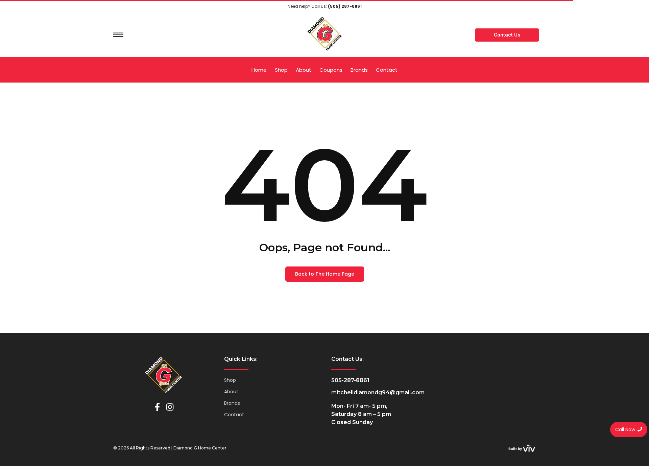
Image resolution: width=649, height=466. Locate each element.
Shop (230, 380)
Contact (234, 414)
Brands (232, 403)
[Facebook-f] (157, 407)
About (231, 391)
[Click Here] (118, 35)
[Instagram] (170, 407)
